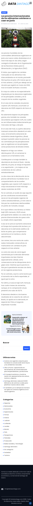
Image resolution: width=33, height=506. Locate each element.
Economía (7, 409)
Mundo (4, 12)
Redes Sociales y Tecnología (13, 444)
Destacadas (8, 406)
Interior (6, 418)
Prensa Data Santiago (10, 23)
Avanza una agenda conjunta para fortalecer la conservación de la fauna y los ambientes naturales (17, 363)
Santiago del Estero (10, 447)
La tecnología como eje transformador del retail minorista (13, 330)
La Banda (7, 423)
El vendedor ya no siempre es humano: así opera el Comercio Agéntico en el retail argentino (17, 389)
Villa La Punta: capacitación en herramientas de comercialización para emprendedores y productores (16, 369)
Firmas (6, 415)
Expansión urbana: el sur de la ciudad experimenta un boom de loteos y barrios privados (19, 321)
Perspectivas (8, 435)
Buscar (6, 343)
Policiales (7, 438)
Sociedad (7, 452)
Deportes (7, 403)
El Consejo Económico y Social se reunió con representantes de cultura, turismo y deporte (16, 376)
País (5, 432)
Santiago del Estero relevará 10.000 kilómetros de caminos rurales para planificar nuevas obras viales (16, 383)
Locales (6, 426)
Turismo (7, 455)
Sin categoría (8, 449)
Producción (8, 441)
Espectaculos (8, 412)
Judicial (6, 420)
